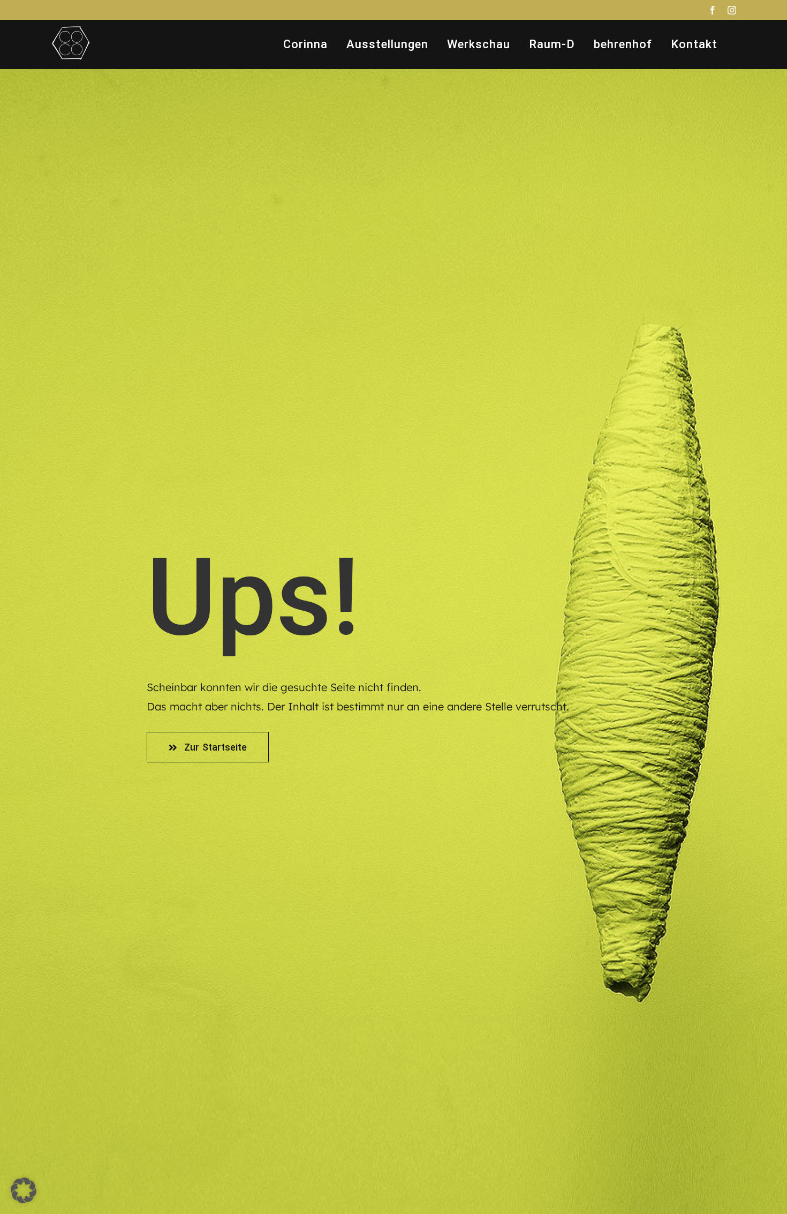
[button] (23, 1190)
